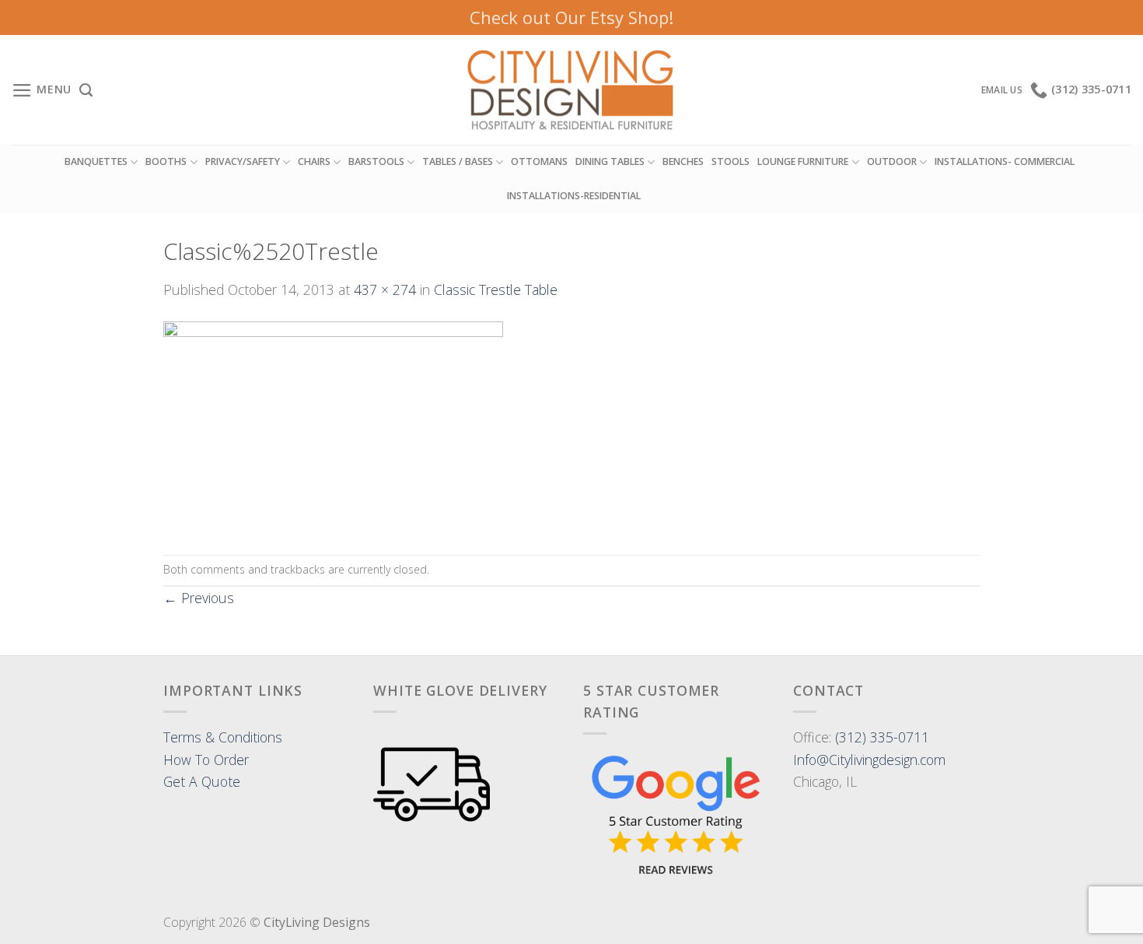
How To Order (206, 759)
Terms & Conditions (222, 737)
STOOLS (730, 161)
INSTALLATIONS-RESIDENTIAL (574, 195)
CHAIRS (314, 161)
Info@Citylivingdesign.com (869, 759)
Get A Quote (201, 781)
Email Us (1001, 90)
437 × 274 (385, 289)
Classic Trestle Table (496, 289)
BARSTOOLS (376, 161)
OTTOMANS (539, 161)
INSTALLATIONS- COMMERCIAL (1005, 161)
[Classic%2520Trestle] (333, 425)
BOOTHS (166, 161)
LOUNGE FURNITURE (802, 161)
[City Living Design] (572, 90)
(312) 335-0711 (882, 737)
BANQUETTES (96, 161)
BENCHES (683, 161)
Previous (198, 597)
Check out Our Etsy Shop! (571, 17)
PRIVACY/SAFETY (242, 161)
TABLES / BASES (457, 161)
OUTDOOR (892, 161)
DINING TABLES (610, 161)
